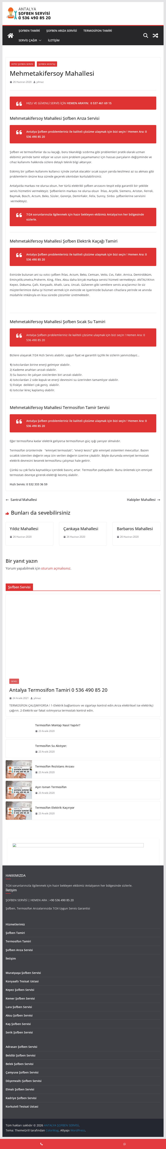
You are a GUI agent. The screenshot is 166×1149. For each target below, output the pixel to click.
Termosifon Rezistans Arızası (54, 766)
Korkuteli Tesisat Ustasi (22, 1106)
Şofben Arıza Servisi (61, 31)
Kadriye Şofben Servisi (21, 1098)
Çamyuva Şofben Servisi (22, 1072)
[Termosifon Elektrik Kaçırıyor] (19, 810)
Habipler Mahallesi (141, 499)
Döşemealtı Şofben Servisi (24, 1081)
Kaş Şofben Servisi (18, 1024)
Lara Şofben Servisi (19, 1007)
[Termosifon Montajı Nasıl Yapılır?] (19, 728)
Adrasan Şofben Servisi (21, 1047)
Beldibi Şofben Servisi (20, 1055)
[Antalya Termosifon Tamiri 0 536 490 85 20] (83, 634)
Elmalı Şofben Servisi (20, 1089)
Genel (14, 681)
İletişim (54, 40)
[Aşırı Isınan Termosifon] (19, 790)
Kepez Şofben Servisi (22, 64)
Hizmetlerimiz (15, 924)
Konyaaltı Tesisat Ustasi (22, 981)
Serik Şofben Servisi (19, 1032)
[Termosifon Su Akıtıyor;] (19, 749)
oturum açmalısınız (55, 568)
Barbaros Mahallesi (135, 528)
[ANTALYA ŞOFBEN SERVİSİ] (10, 35)
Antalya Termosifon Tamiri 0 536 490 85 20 (58, 689)
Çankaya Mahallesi (80, 528)
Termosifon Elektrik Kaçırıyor (54, 807)
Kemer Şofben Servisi (20, 998)
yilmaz (40, 82)
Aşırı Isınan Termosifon (51, 787)
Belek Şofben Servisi (19, 1064)
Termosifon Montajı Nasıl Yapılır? (57, 725)
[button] (39, 40)
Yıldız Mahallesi (24, 528)
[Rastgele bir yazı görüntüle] (155, 35)
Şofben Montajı (46, 64)
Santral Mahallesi (24, 499)
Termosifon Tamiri (97, 31)
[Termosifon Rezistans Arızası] (19, 769)
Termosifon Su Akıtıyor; (51, 746)
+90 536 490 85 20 (61, 900)
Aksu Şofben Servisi (19, 1015)
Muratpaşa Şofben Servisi (23, 973)
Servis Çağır (28, 40)
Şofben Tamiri (29, 31)
